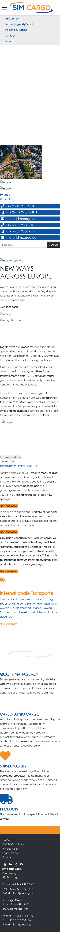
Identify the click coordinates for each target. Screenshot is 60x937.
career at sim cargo (20, 714)
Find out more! (9, 506)
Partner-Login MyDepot (19, 24)
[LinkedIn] (10, 864)
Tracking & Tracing (16, 29)
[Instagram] (5, 864)
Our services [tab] (7, 461)
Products (9, 809)
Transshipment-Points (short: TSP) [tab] (19, 465)
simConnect (12, 18)
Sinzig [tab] (6, 194)
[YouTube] (21, 864)
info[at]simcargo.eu (20, 219)
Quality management (20, 674)
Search (9, 41)
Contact (10, 35)
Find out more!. (9, 623)
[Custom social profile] (16, 864)
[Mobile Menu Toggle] (4, 7)
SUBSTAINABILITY (13, 766)
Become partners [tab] (10, 457)
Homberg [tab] (9, 199)
